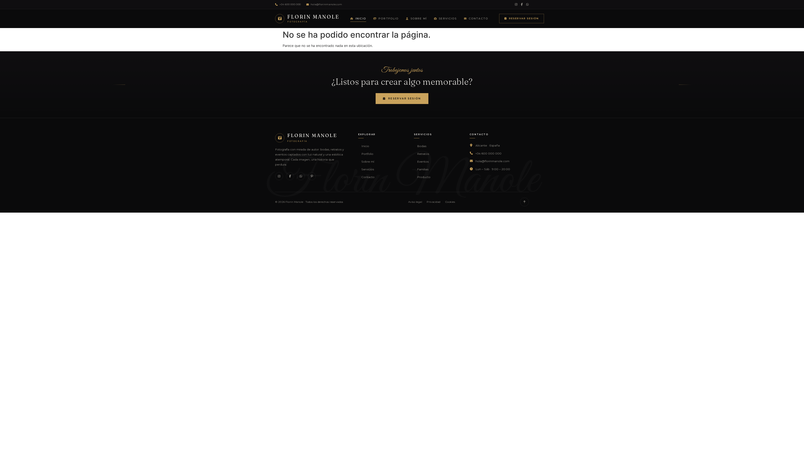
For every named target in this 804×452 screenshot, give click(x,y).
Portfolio (389, 18)
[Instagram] (516, 4)
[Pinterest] (312, 176)
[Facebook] (522, 4)
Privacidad (434, 201)
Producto (423, 177)
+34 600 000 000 (290, 4)
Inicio (361, 18)
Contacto (478, 18)
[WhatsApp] (527, 4)
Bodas (421, 146)
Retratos (423, 153)
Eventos (423, 161)
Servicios (448, 18)
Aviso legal (415, 201)
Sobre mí (419, 18)
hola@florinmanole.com (326, 4)
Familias (422, 169)
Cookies (450, 201)
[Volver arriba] (524, 202)
